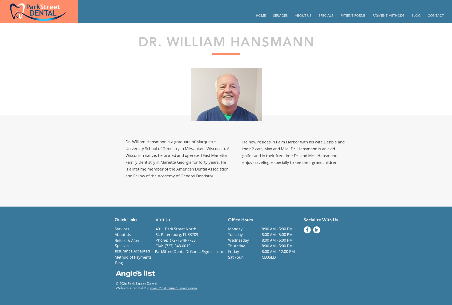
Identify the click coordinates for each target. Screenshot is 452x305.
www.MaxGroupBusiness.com (173, 288)
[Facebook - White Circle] (307, 229)
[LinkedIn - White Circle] (316, 229)
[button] (353, 15)
